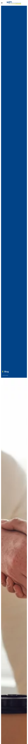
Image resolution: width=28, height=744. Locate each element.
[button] (2, 3)
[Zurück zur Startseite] (14, 3)
